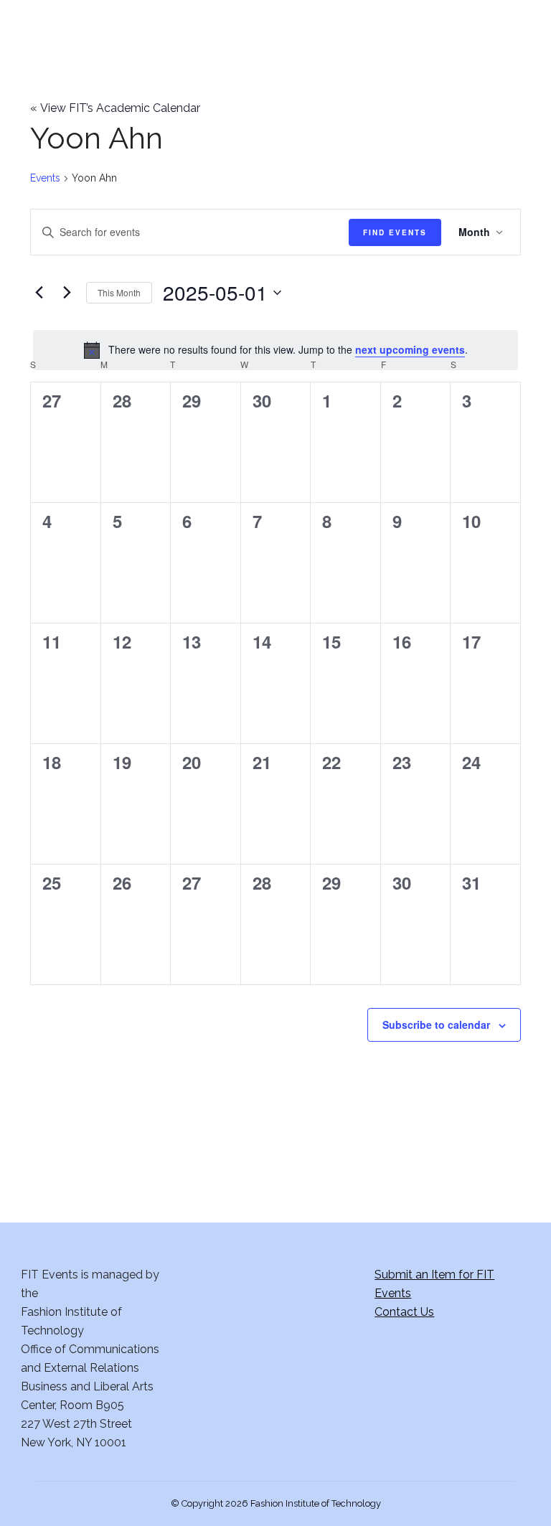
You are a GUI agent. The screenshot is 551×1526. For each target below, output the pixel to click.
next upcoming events (410, 349)
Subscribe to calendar (436, 1024)
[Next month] (66, 292)
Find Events (395, 232)
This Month (119, 292)
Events (45, 178)
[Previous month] (38, 292)
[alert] (275, 350)
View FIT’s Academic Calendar (115, 108)
